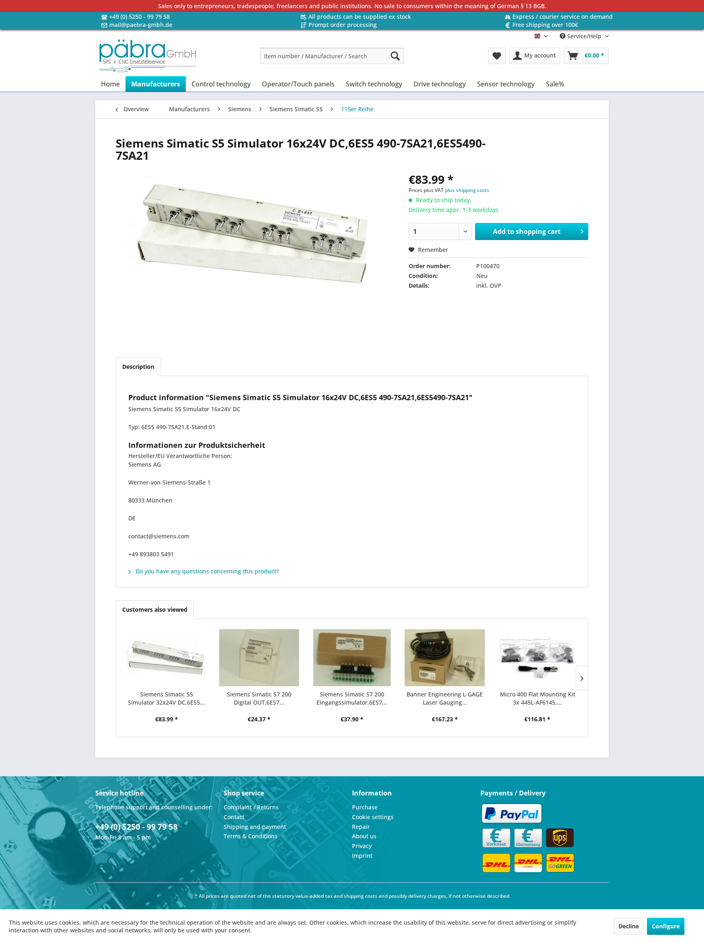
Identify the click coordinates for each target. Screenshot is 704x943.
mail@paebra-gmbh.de (140, 25)
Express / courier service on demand (563, 16)
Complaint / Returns (251, 807)
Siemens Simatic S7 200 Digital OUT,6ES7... (259, 698)
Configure (666, 926)
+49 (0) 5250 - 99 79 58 (139, 16)
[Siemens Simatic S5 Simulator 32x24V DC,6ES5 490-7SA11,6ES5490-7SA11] (166, 657)
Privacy (362, 846)
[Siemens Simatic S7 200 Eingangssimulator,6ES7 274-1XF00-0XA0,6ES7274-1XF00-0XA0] (352, 657)
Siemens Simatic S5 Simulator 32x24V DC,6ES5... (166, 698)
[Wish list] (497, 56)
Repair (361, 827)
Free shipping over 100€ (545, 25)
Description (138, 366)
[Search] (395, 56)
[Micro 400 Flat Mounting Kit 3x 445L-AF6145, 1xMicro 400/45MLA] (537, 657)
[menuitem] (332, 56)
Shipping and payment (255, 827)
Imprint (362, 855)
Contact (234, 817)
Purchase (365, 807)
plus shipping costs (467, 190)
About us (364, 836)
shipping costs (360, 895)
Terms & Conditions (250, 836)
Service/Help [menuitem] (584, 36)
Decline (628, 926)
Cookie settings (373, 817)
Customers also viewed (154, 609)
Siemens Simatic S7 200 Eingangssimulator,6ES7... (352, 698)
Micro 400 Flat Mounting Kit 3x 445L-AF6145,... (537, 698)
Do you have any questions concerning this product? (206, 571)
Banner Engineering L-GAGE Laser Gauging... (445, 698)
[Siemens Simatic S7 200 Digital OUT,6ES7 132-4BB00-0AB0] (259, 657)
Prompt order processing (342, 25)
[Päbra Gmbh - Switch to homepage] (147, 56)
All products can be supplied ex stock (359, 16)
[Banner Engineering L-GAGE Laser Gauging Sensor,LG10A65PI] (445, 657)
